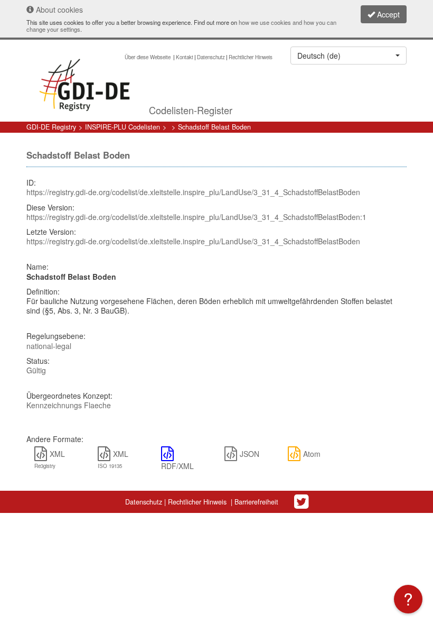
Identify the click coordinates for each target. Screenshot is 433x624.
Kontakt (184, 57)
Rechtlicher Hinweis (250, 57)
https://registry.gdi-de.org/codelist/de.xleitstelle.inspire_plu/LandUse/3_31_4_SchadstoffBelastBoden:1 (196, 217)
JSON (249, 453)
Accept (387, 14)
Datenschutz (211, 57)
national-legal (48, 346)
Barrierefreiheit (256, 502)
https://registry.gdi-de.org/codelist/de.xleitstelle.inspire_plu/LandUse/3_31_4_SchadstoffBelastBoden (193, 192)
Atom (312, 453)
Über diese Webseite (148, 57)
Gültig (36, 370)
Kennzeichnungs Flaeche (68, 405)
